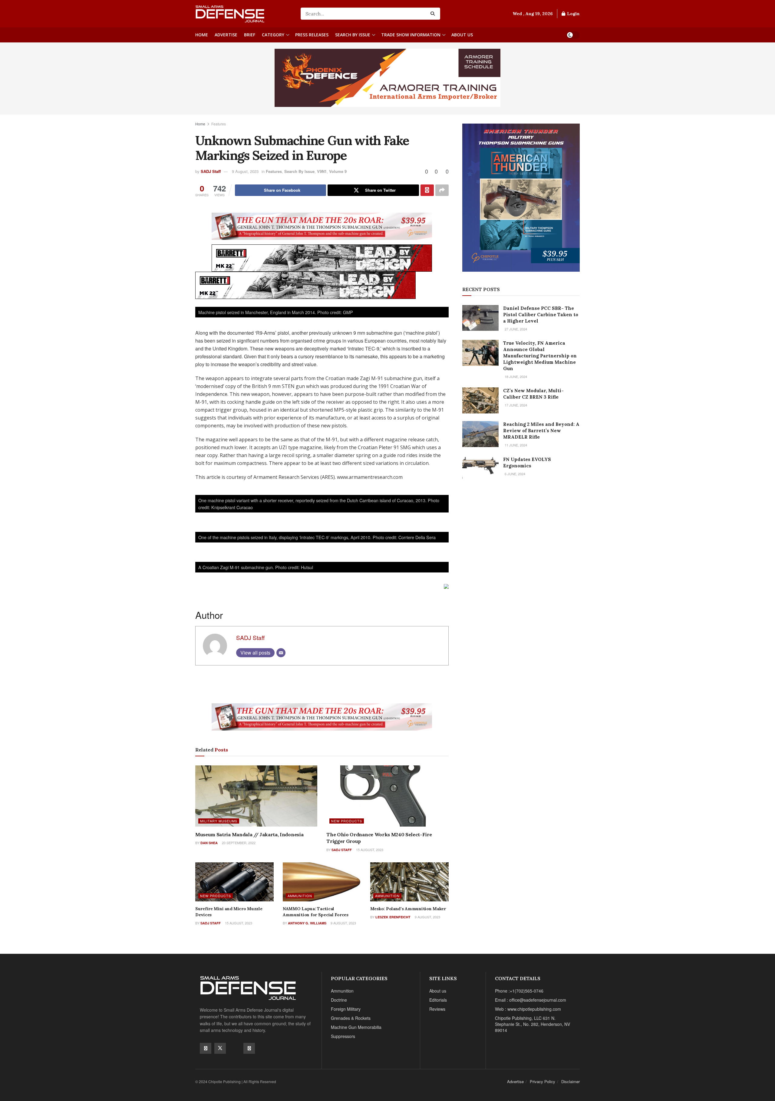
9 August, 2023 (245, 171)
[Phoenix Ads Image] (387, 77)
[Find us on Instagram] (249, 1048)
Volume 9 (338, 171)
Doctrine (339, 1000)
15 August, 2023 (369, 849)
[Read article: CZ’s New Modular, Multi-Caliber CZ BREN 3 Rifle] (480, 400)
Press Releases (311, 35)
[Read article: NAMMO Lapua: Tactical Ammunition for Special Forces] (322, 881)
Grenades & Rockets (351, 1018)
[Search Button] (433, 14)
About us (462, 35)
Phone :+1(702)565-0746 (519, 991)
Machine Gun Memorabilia (356, 1027)
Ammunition (300, 895)
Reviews (437, 1009)
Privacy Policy (542, 1081)
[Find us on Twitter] (220, 1048)
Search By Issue (352, 35)
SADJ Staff (211, 171)
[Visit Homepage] (243, 14)
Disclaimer (570, 1081)
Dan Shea (209, 843)
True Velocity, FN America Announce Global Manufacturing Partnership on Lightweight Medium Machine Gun (540, 355)
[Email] (280, 652)
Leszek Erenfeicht (393, 917)
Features (218, 123)
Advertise (226, 35)
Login (573, 13)
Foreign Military (346, 1009)
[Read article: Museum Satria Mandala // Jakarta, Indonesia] (256, 796)
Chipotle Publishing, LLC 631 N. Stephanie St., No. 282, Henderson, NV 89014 (532, 1024)
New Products (346, 820)
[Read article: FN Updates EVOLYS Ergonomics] (480, 469)
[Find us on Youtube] (234, 1048)
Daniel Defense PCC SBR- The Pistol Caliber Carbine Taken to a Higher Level (540, 314)
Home (201, 35)
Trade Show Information (410, 35)
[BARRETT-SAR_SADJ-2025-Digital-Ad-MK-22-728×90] (322, 257)
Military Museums (218, 820)
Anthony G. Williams (307, 923)
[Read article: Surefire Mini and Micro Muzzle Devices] (234, 881)
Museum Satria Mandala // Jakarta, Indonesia (249, 834)
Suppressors (343, 1036)
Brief (249, 35)
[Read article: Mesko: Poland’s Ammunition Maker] (409, 881)
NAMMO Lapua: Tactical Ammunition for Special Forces (315, 911)
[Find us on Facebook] (205, 1048)
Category (273, 35)
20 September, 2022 (238, 842)
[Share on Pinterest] (427, 190)
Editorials (438, 1000)
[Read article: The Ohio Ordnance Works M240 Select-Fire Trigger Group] (387, 796)
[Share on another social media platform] (442, 190)
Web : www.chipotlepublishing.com (528, 1009)
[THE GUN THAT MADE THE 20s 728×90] (322, 226)
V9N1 (322, 171)
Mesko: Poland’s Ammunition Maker (408, 908)
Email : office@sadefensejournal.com (530, 1000)
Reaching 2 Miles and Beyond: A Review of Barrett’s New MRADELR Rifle (541, 430)
